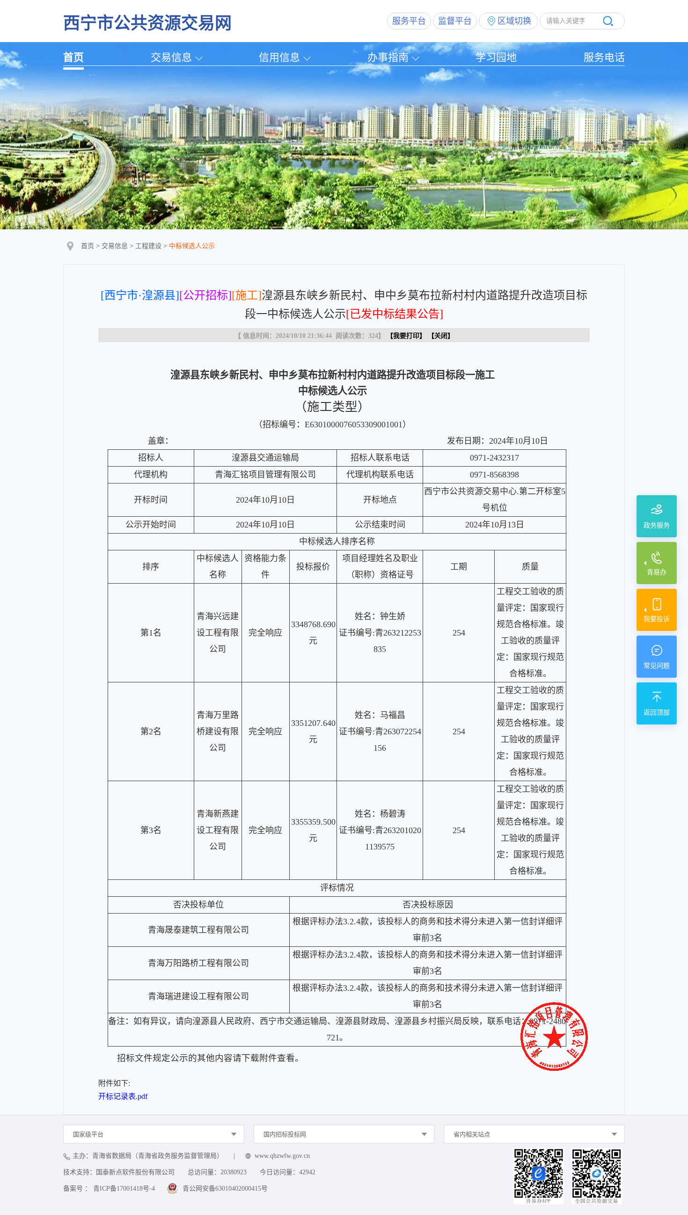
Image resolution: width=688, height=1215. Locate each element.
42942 (307, 1172)
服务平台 (409, 21)
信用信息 (279, 57)
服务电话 (604, 57)
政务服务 (657, 525)
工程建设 (148, 245)
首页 (73, 57)
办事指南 (388, 57)
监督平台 (455, 21)
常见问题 (657, 665)
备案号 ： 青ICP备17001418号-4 (109, 1188)
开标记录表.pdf (122, 1096)
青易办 (656, 572)
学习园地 (496, 57)
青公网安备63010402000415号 (225, 1188)
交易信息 (171, 57)
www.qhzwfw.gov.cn (282, 1155)
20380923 (233, 1172)
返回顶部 (657, 712)
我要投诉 (657, 618)
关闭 (440, 335)
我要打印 (406, 335)
